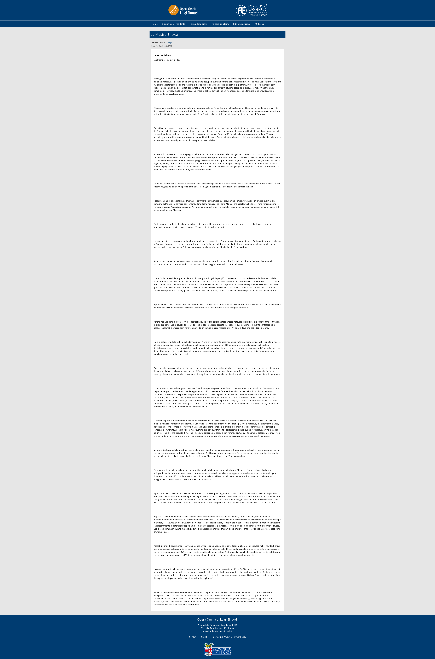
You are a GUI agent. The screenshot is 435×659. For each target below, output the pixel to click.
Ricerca (260, 24)
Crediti (204, 636)
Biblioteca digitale (241, 24)
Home (155, 24)
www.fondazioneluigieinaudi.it (217, 631)
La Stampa (168, 43)
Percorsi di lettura (220, 24)
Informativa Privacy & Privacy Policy (229, 636)
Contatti (193, 636)
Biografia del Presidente (173, 24)
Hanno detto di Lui (198, 24)
